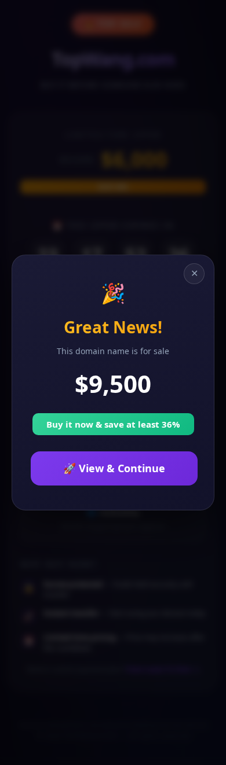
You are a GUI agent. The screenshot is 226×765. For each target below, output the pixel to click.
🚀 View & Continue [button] (114, 468)
